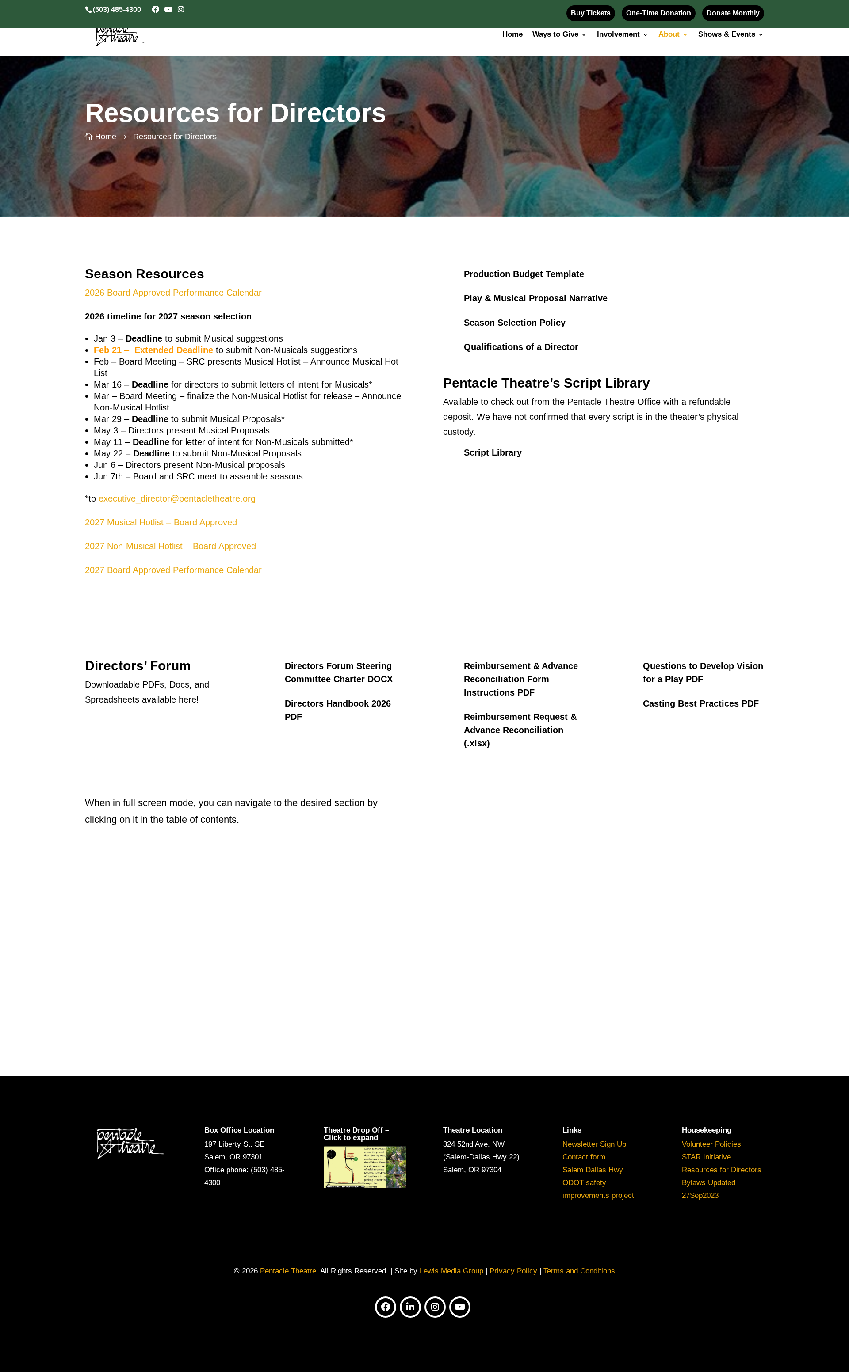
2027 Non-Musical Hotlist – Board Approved (170, 546)
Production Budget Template (524, 274)
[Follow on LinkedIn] (410, 1307)
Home (512, 34)
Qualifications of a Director (521, 347)
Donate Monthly (733, 13)
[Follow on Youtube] (459, 1307)
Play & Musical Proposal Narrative (536, 298)
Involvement (618, 34)
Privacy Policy (513, 1271)
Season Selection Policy (515, 322)
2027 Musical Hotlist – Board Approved (161, 522)
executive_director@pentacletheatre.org (177, 498)
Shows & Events (726, 34)
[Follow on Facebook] (385, 1307)
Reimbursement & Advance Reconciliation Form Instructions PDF (521, 679)
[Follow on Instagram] (435, 1307)
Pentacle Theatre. (288, 1271)
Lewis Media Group (451, 1271)
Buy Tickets (591, 13)
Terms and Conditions (579, 1271)
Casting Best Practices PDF (701, 703)
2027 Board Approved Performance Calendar (173, 570)
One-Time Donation (658, 13)
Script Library (493, 452)
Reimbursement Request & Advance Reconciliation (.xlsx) (520, 730)
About (669, 34)
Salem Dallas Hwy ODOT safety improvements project (598, 1183)
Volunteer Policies (711, 1144)
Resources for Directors (721, 1170)
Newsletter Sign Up (594, 1144)
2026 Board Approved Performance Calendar (173, 292)
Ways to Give (555, 34)
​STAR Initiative (706, 1157)
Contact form (583, 1157)
